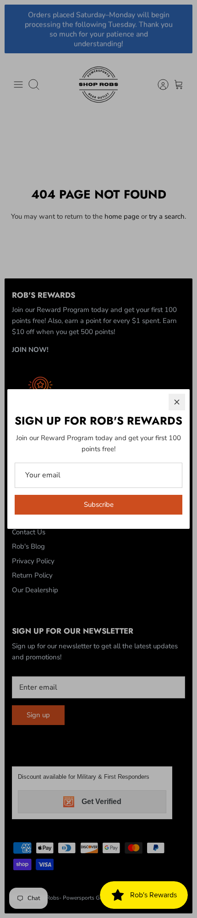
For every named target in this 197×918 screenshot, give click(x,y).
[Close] (177, 402)
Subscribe (99, 504)
